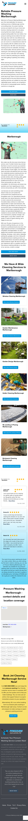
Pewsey (3, 647)
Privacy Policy (21, 805)
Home (4, 805)
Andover (15, 659)
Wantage (10, 655)
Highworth (22, 651)
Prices (9, 805)
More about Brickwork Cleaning (11, 466)
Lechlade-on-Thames (6, 663)
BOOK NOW (13, 95)
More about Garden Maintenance (12, 336)
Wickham (15, 651)
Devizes (3, 651)
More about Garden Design (10, 367)
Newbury (23, 655)
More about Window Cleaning (11, 302)
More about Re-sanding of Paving (12, 432)
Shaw (3, 659)
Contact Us (14, 808)
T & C (14, 805)
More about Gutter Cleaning (11, 399)
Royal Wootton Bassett (12, 647)
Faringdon (16, 655)
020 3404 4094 (13, 91)
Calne (20, 647)
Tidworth (9, 651)
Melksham (8, 659)
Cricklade (4, 655)
